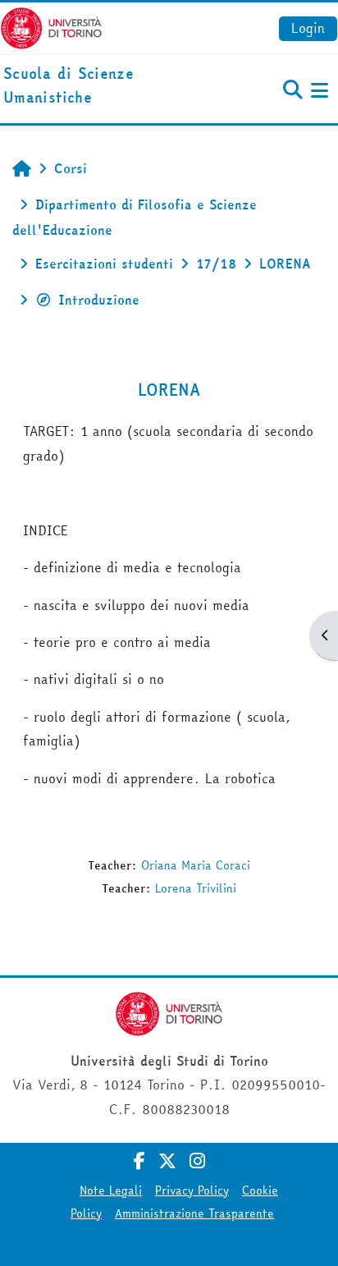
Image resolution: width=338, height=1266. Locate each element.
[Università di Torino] (51, 26)
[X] (167, 1161)
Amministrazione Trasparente (194, 1213)
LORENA (169, 389)
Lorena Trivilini (195, 888)
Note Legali (111, 1190)
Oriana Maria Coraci (195, 865)
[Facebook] (139, 1161)
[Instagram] (197, 1161)
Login (308, 28)
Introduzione (98, 300)
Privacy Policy (192, 1190)
